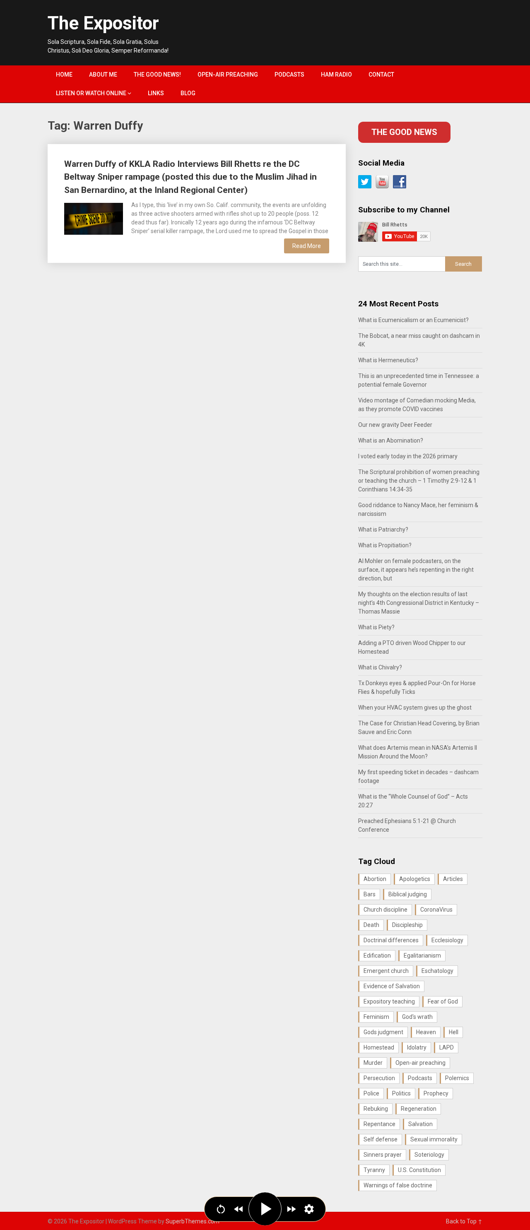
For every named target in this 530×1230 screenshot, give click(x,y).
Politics (401, 1093)
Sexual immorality (434, 1139)
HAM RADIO (336, 74)
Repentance (379, 1124)
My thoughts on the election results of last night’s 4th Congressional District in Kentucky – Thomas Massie (418, 603)
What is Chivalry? (380, 667)
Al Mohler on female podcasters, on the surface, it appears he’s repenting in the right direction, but (416, 570)
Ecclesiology (447, 940)
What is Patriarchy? (383, 529)
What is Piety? (376, 627)
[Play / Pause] (265, 1208)
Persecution (379, 1078)
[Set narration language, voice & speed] (309, 1209)
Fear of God (443, 1001)
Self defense (381, 1139)
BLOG (188, 93)
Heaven (426, 1032)
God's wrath (417, 1016)
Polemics (457, 1078)
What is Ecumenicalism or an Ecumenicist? (413, 320)
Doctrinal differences (391, 940)
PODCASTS (289, 74)
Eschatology (437, 971)
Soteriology (429, 1154)
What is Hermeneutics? (388, 360)
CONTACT (381, 74)
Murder (373, 1062)
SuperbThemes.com (192, 1221)
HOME (64, 74)
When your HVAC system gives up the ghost (415, 707)
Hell (453, 1032)
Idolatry (416, 1047)
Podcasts (420, 1078)
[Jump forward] (291, 1209)
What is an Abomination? (390, 440)
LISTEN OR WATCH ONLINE (91, 93)
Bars (370, 894)
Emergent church (386, 971)
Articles (453, 879)
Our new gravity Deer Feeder (395, 424)
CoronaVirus (436, 909)
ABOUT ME (103, 74)
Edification (377, 955)
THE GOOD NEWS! (157, 74)
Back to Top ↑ (464, 1221)
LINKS (156, 93)
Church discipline (385, 909)
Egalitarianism (422, 955)
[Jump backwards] (239, 1209)
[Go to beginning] (221, 1209)
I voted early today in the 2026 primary (408, 456)
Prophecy (436, 1093)
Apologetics (414, 879)
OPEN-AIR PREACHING (228, 74)
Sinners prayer (383, 1154)
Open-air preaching (420, 1062)
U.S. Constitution (419, 1170)
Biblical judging (407, 894)
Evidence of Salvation (392, 986)
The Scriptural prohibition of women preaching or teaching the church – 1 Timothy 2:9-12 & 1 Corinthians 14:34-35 (418, 481)
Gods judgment (383, 1032)
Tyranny (374, 1170)
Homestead (379, 1047)
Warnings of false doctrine (398, 1185)
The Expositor (103, 23)
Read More (306, 246)
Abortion (375, 879)
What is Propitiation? (385, 545)
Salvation (420, 1124)
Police (371, 1093)
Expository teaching (389, 1001)
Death (371, 925)
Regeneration (418, 1108)
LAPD (446, 1047)
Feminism (376, 1016)
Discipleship (407, 925)
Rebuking (376, 1108)
